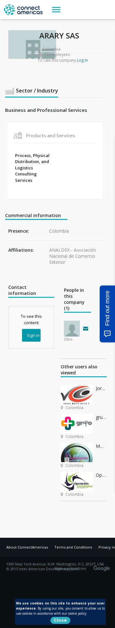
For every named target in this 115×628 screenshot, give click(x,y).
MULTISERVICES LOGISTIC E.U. (101, 446)
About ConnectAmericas (27, 547)
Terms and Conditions (73, 547)
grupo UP (101, 417)
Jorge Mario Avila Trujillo (101, 388)
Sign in (33, 335)
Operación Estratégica (101, 475)
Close (60, 620)
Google (103, 566)
